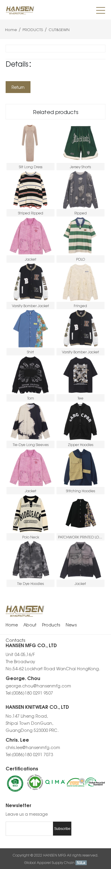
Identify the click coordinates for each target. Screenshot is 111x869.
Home (11, 29)
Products (51, 625)
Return (18, 87)
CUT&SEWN (58, 29)
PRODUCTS (32, 29)
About (29, 625)
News (71, 625)
